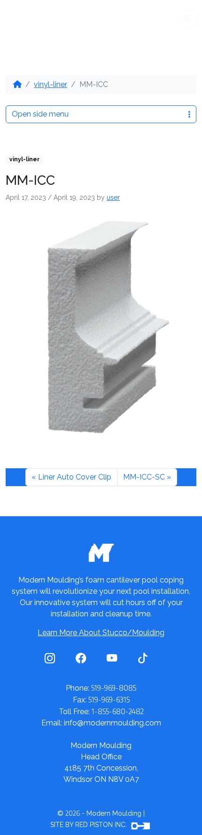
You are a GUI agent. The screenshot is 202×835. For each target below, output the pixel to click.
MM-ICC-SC (144, 477)
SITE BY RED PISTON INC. (89, 824)
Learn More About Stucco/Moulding (101, 632)
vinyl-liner (50, 84)
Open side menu (40, 114)
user (113, 197)
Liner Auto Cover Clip (74, 477)
